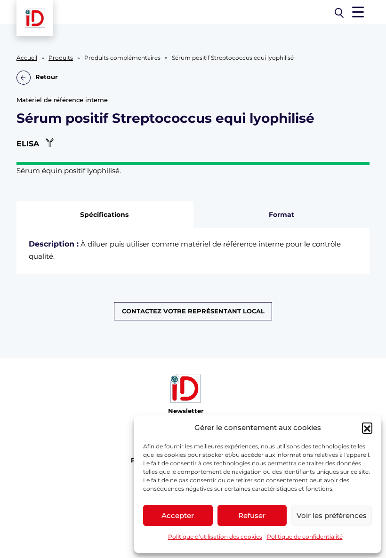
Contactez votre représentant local (193, 311)
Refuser (251, 515)
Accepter (177, 515)
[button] (367, 427)
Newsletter (186, 411)
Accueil (26, 58)
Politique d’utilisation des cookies (215, 536)
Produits (60, 58)
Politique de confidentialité (305, 536)
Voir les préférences (332, 515)
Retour (46, 76)
